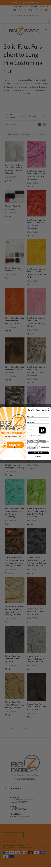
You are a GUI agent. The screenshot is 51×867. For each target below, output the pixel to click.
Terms (36, 448)
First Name (30, 416)
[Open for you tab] (42, 430)
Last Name (30, 422)
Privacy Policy (30, 448)
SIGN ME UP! (38, 452)
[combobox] (29, 435)
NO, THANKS (38, 456)
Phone (29, 432)
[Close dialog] (49, 409)
